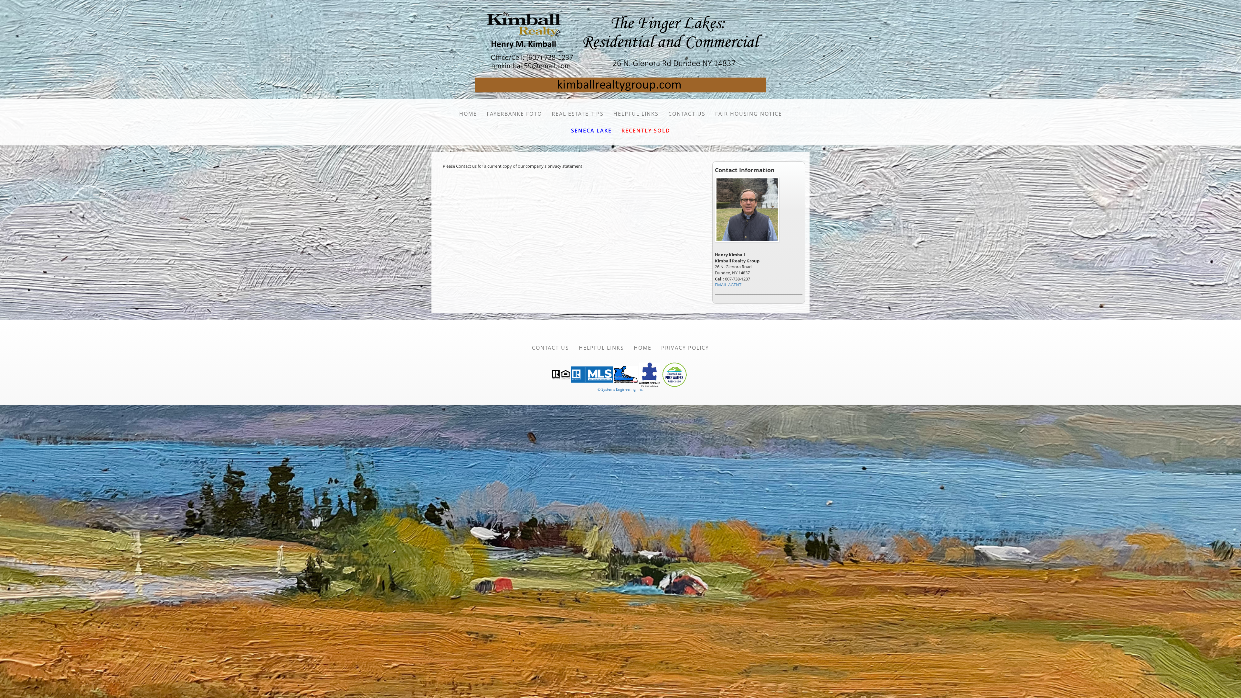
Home (468, 113)
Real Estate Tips (578, 113)
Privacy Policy (685, 347)
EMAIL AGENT (728, 285)
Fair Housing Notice (748, 113)
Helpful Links (636, 113)
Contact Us (686, 113)
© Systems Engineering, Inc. (620, 389)
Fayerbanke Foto (514, 113)
